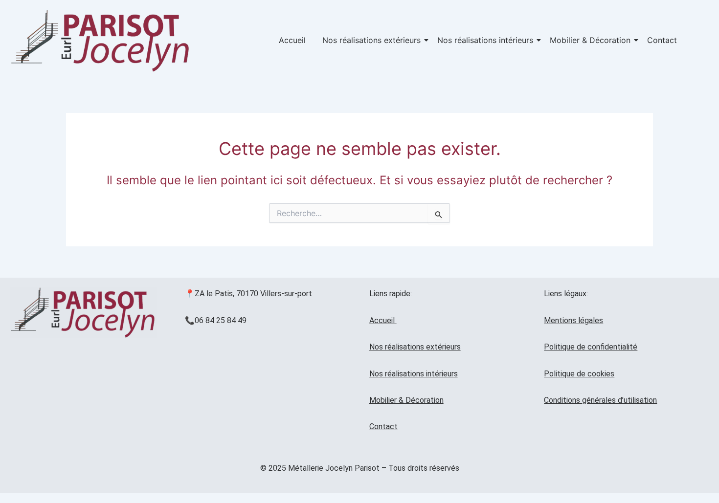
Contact (662, 40)
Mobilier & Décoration (590, 40)
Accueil (292, 40)
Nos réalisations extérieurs (371, 40)
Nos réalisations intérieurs (485, 40)
